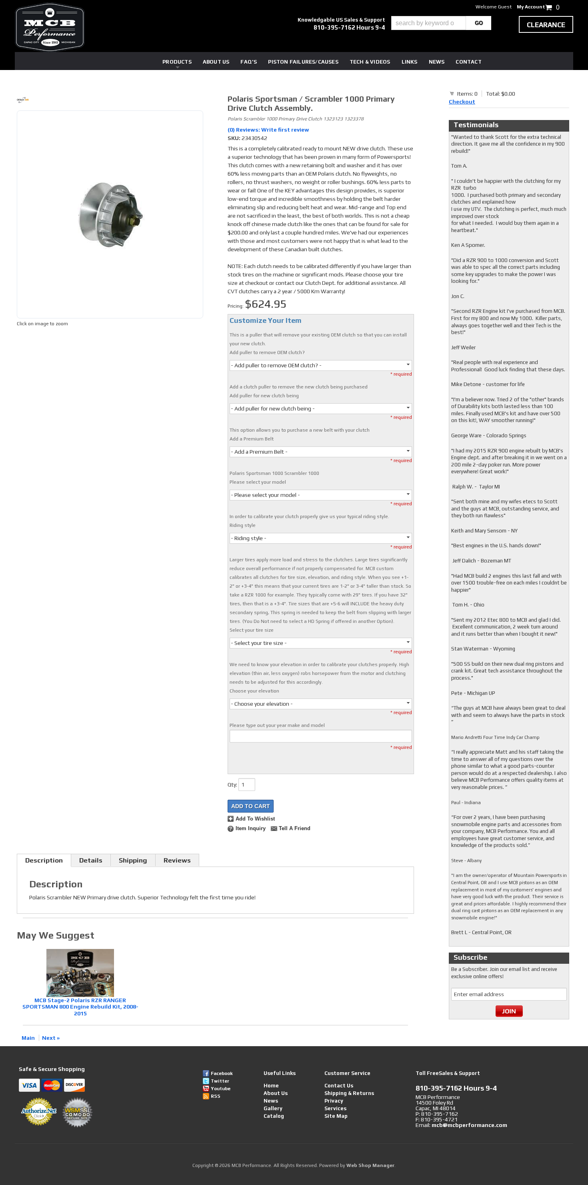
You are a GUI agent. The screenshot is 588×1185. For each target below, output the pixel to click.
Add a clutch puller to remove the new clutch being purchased (299, 387)
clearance (546, 25)
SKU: (235, 138)
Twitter (220, 1081)
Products (177, 62)
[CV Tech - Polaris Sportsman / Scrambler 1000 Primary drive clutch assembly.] (110, 101)
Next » (51, 1038)
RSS (215, 1096)
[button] (441, 23)
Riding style (243, 525)
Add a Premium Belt (252, 439)
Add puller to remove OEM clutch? (267, 352)
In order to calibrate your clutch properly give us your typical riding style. (309, 516)
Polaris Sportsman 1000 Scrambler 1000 (274, 473)
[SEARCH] (478, 23)
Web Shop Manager (370, 1165)
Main (28, 1038)
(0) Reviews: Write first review (268, 129)
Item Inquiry (251, 828)
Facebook (222, 1073)
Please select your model (258, 482)
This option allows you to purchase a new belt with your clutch (300, 430)
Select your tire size (252, 630)
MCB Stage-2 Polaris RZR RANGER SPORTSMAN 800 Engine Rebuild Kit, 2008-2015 (80, 1007)
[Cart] (452, 93)
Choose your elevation (254, 691)
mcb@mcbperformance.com (469, 1125)
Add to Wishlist (255, 819)
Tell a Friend (294, 828)
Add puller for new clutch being (264, 395)
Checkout (462, 101)
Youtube (220, 1088)
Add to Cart (250, 806)
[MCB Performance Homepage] (50, 27)
